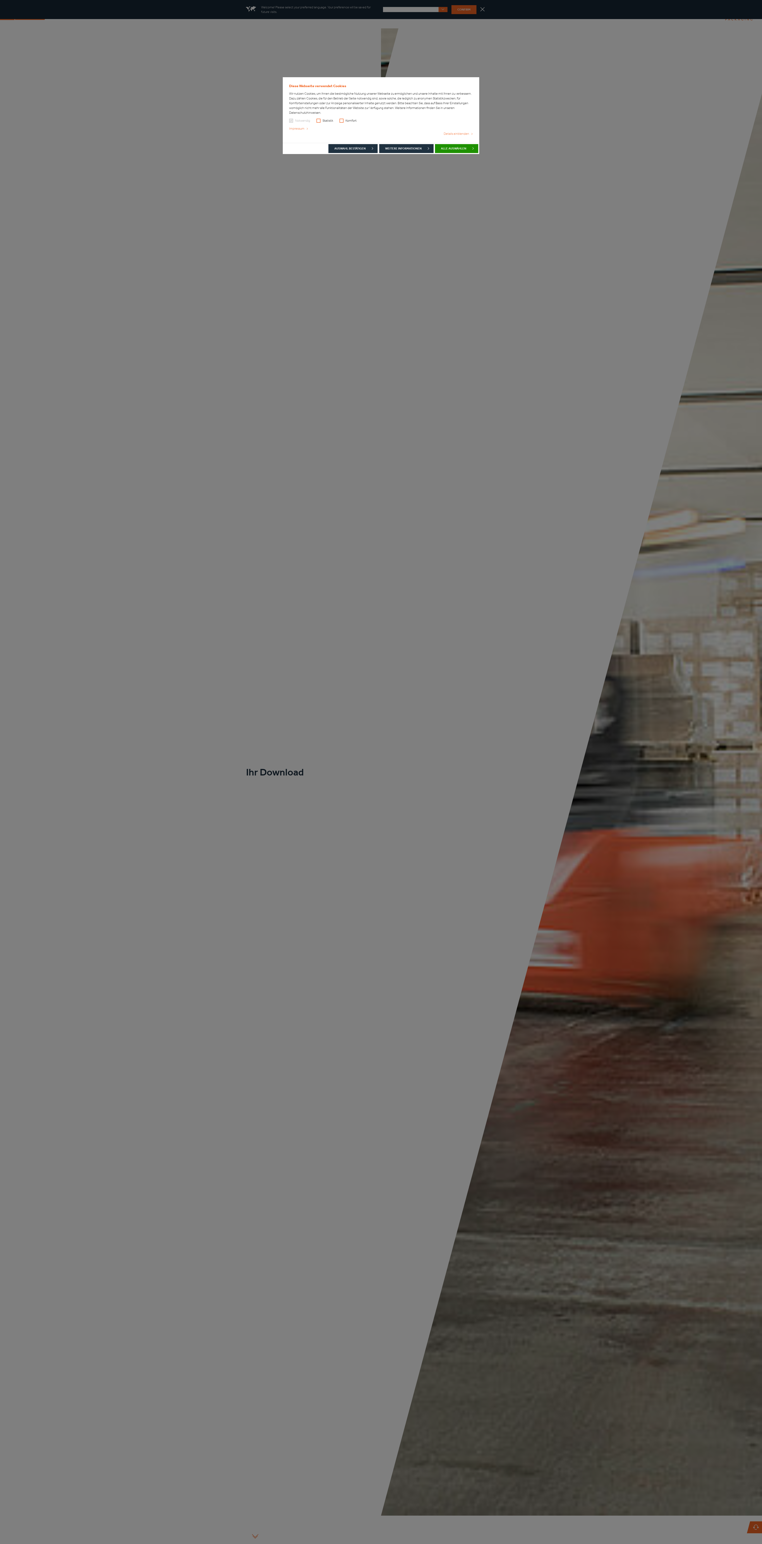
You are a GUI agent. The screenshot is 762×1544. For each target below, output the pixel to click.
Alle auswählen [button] (453, 148)
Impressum (296, 128)
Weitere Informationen (403, 148)
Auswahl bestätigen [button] (350, 148)
